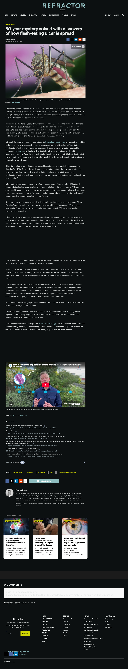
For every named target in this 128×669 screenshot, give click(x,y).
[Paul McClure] (10, 493)
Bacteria (30, 472)
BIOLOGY (23, 15)
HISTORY (43, 15)
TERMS (44, 633)
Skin (51, 472)
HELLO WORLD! (47, 619)
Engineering (109, 619)
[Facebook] (68, 39)
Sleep (86, 650)
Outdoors (108, 624)
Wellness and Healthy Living (93, 638)
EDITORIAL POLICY (48, 627)
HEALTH (14, 15)
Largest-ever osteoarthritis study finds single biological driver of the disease (44, 541)
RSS (43, 641)
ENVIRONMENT (54, 15)
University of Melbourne (67, 472)
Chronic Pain (39, 521)
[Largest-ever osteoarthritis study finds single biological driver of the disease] (45, 526)
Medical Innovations (91, 624)
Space (65, 636)
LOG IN (116, 15)
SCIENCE (66, 616)
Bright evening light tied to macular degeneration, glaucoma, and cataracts (75, 541)
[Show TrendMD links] (84, 462)
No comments (46, 481)
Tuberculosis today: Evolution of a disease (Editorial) (22, 448)
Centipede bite (10, 431)
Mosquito (41, 472)
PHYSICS (65, 15)
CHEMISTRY (33, 15)
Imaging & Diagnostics (91, 630)
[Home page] (64, 6)
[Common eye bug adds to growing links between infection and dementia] (16, 526)
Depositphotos (16, 102)
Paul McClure (21, 490)
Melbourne (19, 151)
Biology (65, 622)
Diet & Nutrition (89, 644)
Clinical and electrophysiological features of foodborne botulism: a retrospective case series (35, 436)
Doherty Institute (19, 415)
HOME (6, 15)
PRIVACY (45, 636)
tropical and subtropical (55, 142)
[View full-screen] (83, 46)
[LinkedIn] (76, 39)
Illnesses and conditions (92, 619)
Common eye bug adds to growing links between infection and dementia (15, 541)
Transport (108, 627)
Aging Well (67, 521)
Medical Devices (89, 633)
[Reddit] (80, 39)
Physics (65, 633)
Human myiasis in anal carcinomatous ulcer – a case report (24, 425)
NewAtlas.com (110, 616)
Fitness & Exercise (90, 647)
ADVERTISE (46, 630)
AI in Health (88, 627)
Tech (106, 622)
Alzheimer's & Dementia (13, 521)
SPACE (73, 15)
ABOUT (44, 624)
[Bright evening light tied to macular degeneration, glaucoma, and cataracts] (75, 526)
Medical (65, 630)
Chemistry (66, 624)
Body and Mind (10, 24)
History (65, 627)
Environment (67, 619)
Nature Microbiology (47, 323)
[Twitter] (72, 39)
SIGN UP (108, 15)
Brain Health (88, 622)
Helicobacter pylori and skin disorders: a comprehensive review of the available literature (34, 454)
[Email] (84, 39)
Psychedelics (88, 636)
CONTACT (45, 638)
